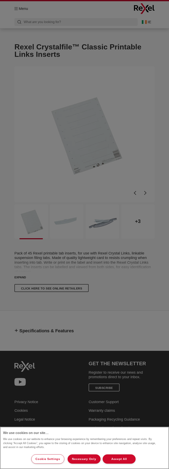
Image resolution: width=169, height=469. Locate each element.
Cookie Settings (47, 459)
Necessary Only (84, 459)
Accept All (119, 459)
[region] (84, 448)
